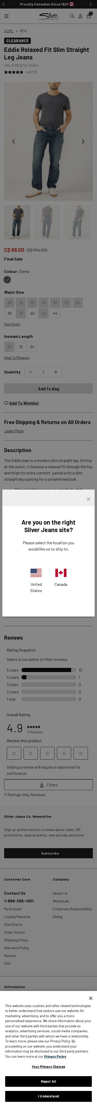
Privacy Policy (55, 1056)
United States (36, 587)
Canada (61, 584)
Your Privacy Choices (48, 1066)
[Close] (90, 998)
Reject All (48, 1081)
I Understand (48, 1096)
